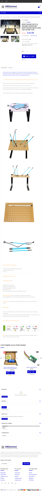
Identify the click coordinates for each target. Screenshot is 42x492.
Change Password (18, 478)
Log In (3, 416)
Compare (16, 476)
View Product (7, 372)
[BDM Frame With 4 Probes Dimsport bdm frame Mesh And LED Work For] (5, 39)
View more (4, 396)
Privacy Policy (3, 474)
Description (4, 67)
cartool (3, 489)
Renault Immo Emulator (32, 367)
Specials (30, 472)
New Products (31, 476)
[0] (39, 7)
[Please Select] (21, 426)
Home (1, 17)
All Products (31, 480)
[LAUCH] (21, 428)
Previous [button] (1, 39)
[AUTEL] (21, 427)
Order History (17, 472)
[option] (5, 39)
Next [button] (19, 39)
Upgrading (31, 478)
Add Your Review (34, 35)
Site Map (2, 478)
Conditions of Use (4, 476)
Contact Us (2, 480)
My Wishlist (17, 474)
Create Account (18, 480)
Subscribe (26, 463)
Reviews (10, 67)
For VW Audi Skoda (33, 474)
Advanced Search (5, 409)
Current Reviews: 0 (25, 35)
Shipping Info (3, 472)
